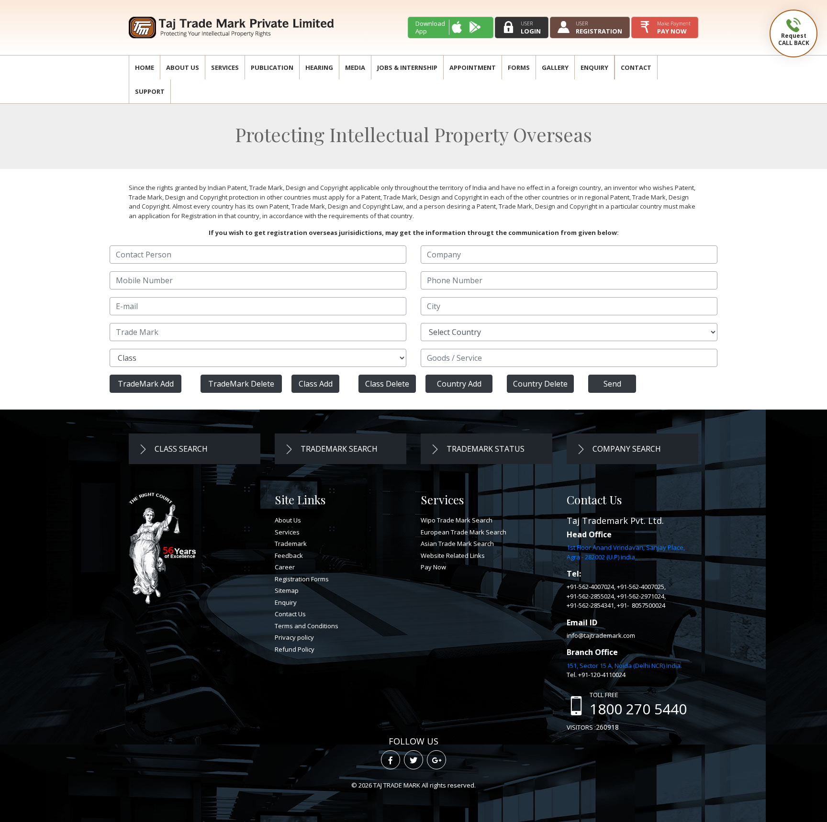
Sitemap (287, 590)
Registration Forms (302, 579)
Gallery (555, 67)
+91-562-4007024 (590, 586)
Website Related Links (453, 555)
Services (225, 67)
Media (355, 67)
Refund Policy (294, 649)
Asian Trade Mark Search (457, 543)
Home (144, 67)
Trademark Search (338, 449)
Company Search (626, 449)
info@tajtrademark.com (601, 635)
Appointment (472, 67)
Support (150, 91)
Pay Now (433, 567)
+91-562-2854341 (590, 605)
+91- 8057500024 (641, 605)
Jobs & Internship (407, 67)
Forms (519, 67)
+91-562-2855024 (590, 596)
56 (168, 550)
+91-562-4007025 (640, 586)
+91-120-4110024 (602, 674)
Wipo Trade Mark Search (456, 520)
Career (285, 567)
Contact (636, 67)
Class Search (180, 449)
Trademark (291, 543)
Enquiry (594, 67)
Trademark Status (485, 449)
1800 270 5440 (638, 709)
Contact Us (290, 614)
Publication (272, 67)
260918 (607, 727)
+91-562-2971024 (640, 596)
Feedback (289, 555)
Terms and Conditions (306, 626)
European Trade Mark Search (463, 532)
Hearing (319, 67)
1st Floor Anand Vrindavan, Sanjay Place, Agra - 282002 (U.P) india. (626, 552)
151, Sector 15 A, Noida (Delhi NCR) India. (624, 665)
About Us (182, 67)
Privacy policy (294, 637)
